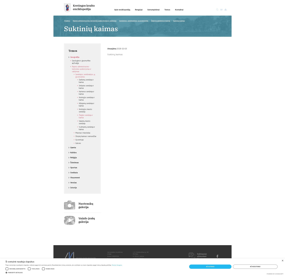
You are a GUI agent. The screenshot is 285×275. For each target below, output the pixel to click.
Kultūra (73, 152)
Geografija (74, 57)
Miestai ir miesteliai (82, 133)
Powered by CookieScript (275, 274)
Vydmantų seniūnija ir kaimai (87, 128)
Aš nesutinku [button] (255, 267)
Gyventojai (79, 140)
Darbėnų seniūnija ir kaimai (86, 81)
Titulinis (67, 21)
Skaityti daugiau (117, 265)
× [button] (282, 261)
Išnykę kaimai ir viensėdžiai (85, 136)
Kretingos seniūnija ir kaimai (87, 98)
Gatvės (78, 143)
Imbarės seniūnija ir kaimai (86, 87)
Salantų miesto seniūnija (84, 122)
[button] (64, 272)
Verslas (73, 182)
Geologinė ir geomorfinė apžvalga (81, 62)
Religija (73, 157)
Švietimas (74, 162)
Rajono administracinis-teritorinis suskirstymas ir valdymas (94, 21)
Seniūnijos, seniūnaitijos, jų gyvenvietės (133, 21)
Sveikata (74, 172)
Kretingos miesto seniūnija (85, 110)
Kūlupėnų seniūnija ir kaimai (86, 104)
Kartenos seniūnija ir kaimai (86, 92)
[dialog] (142, 266)
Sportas (73, 167)
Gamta (73, 147)
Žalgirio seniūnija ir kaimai (160, 21)
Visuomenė (75, 177)
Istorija (73, 187)
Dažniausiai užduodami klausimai (202, 256)
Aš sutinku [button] (210, 267)
